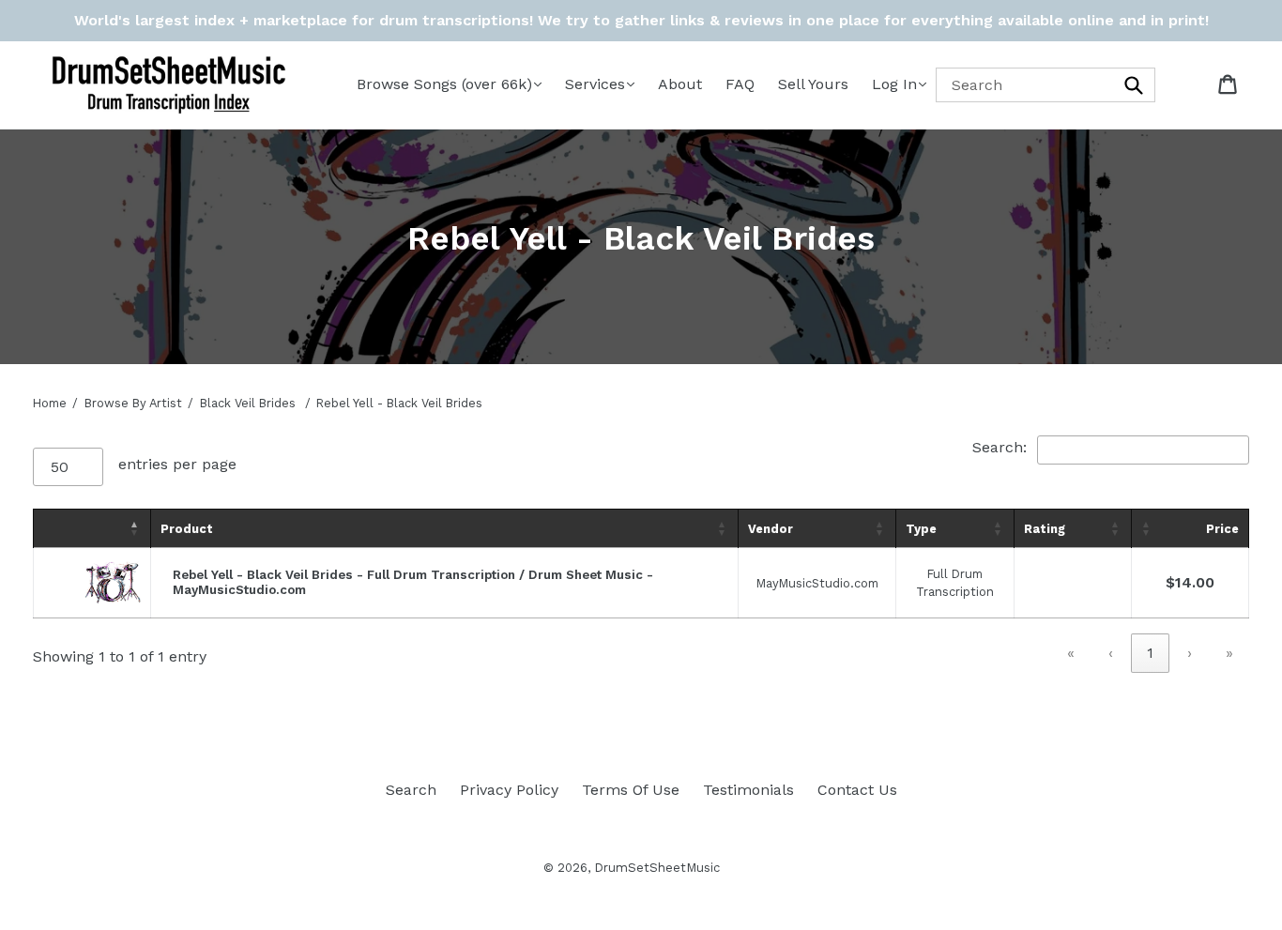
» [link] (1229, 653)
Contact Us (857, 790)
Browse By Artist (133, 403)
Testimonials (748, 790)
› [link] (1189, 653)
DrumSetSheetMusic (657, 868)
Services (595, 84)
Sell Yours (813, 84)
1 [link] (1150, 653)
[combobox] (1045, 85)
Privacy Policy (509, 790)
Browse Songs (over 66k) (444, 84)
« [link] (1071, 653)
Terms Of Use (630, 790)
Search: (999, 447)
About (680, 84)
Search (411, 790)
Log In (894, 84)
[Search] (1134, 85)
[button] (135, 528)
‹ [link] (1110, 653)
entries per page (177, 464)
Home (50, 403)
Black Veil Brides (248, 403)
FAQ (740, 84)
